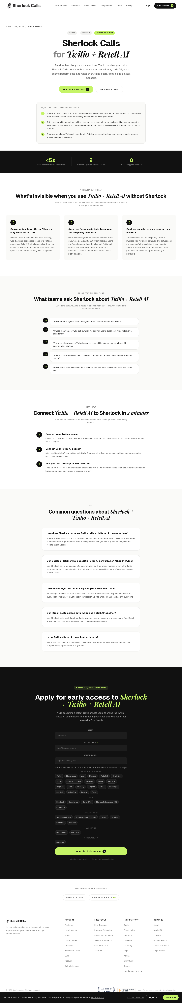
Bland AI (92, 776)
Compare (69, 945)
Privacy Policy (160, 940)
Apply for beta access (73, 89)
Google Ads (61, 832)
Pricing (129, 5)
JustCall (59, 792)
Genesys (89, 781)
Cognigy (60, 787)
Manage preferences (135, 997)
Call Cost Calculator (103, 935)
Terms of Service (161, 945)
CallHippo (113, 787)
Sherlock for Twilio (75, 897)
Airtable (114, 817)
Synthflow (117, 776)
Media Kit (158, 930)
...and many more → (133, 971)
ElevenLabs (71, 776)
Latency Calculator (103, 930)
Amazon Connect (73, 781)
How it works (61, 5)
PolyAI (100, 781)
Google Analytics (63, 817)
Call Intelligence (72, 966)
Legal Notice (159, 950)
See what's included (109, 89)
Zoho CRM (87, 802)
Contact (157, 935)
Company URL (91, 755)
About (156, 925)
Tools (119, 5)
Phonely (80, 787)
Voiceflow (72, 792)
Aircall (59, 781)
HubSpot (60, 802)
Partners (69, 961)
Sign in (149, 5)
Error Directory (101, 945)
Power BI (60, 823)
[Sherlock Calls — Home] (24, 6)
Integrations (106, 5)
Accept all (171, 997)
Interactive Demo (72, 950)
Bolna (102, 787)
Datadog (60, 842)
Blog (67, 956)
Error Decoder (100, 925)
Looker (104, 817)
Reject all (153, 997)
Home (8, 26)
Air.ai (70, 787)
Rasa (94, 792)
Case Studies (90, 5)
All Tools (98, 950)
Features (76, 5)
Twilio (58, 776)
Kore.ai (84, 792)
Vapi (82, 776)
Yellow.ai (111, 781)
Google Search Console (86, 817)
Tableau (72, 823)
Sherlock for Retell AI (104, 897)
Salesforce (73, 802)
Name (91, 730)
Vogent (92, 787)
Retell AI (104, 776)
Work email (91, 743)
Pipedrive (60, 807)
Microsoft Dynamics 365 (106, 802)
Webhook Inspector (103, 940)
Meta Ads (75, 832)
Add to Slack (163, 5)
